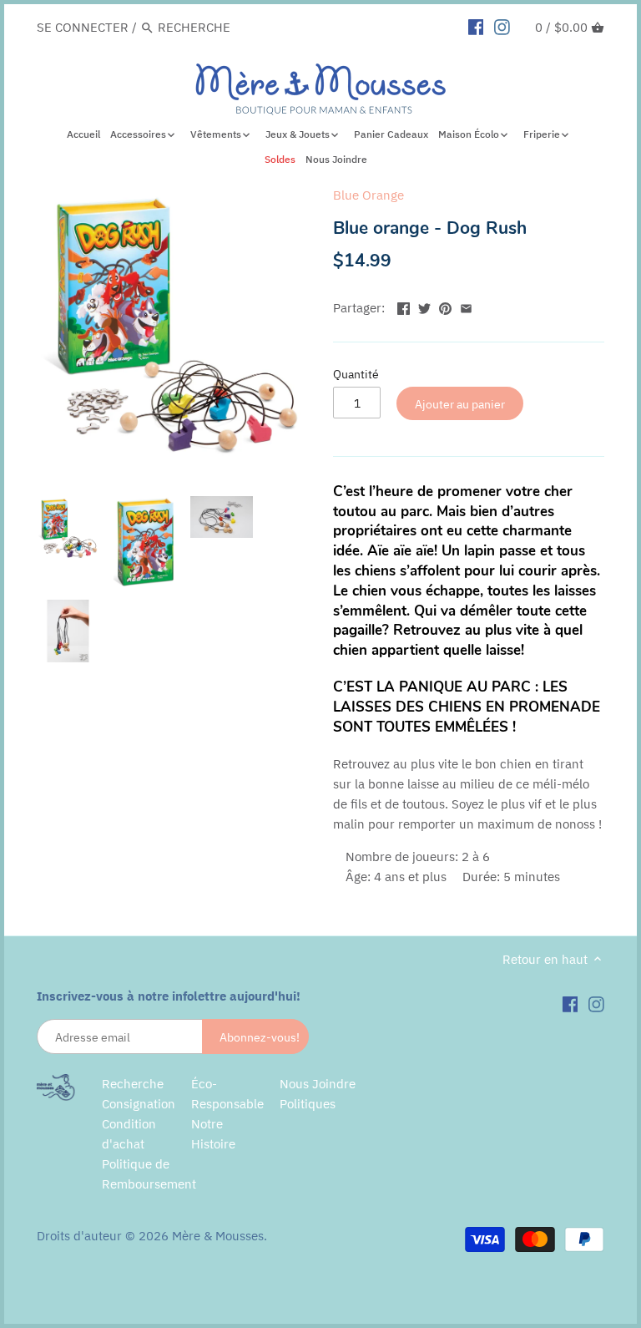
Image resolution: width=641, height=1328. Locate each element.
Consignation (138, 1104)
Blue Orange (368, 195)
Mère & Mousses (218, 1236)
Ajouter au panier (460, 404)
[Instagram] (502, 27)
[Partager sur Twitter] (424, 306)
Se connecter (83, 27)
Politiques (308, 1104)
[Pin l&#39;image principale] (445, 306)
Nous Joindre (318, 1084)
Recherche (133, 1084)
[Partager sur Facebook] (403, 306)
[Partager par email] (466, 306)
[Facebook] (476, 27)
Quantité (356, 374)
